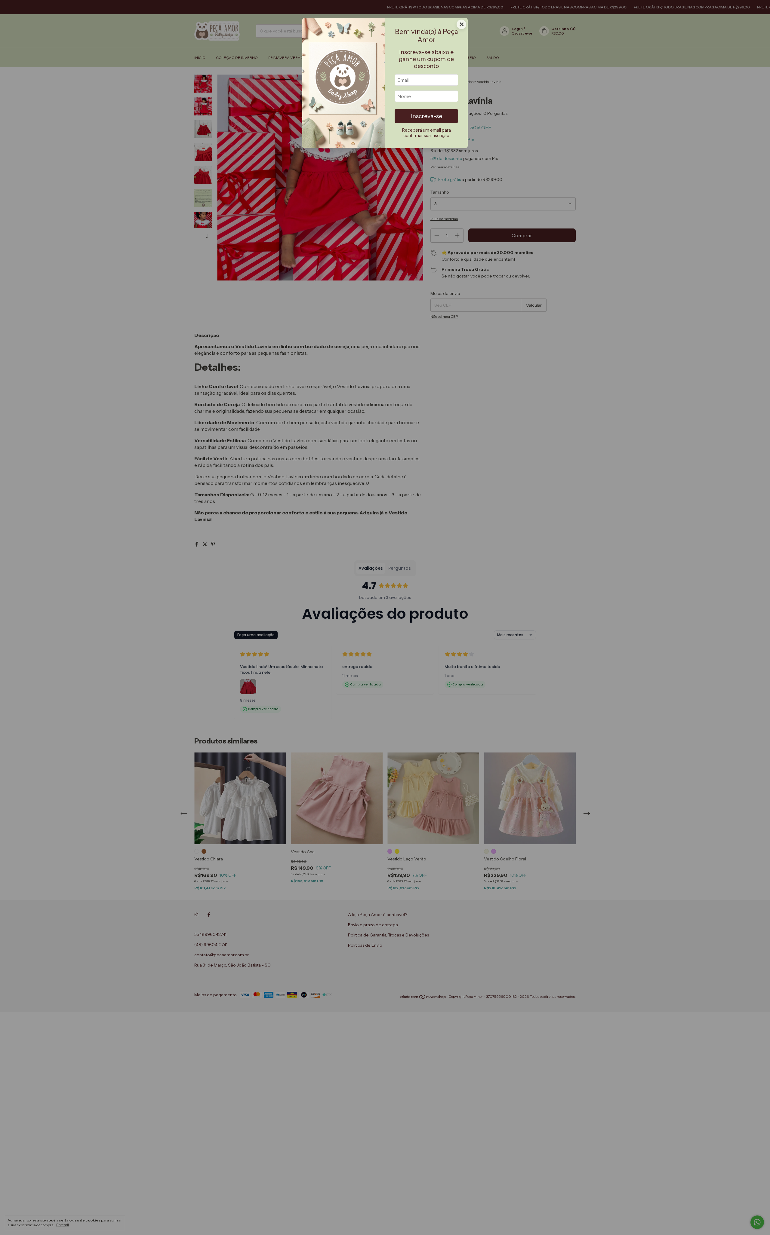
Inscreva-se (426, 116)
